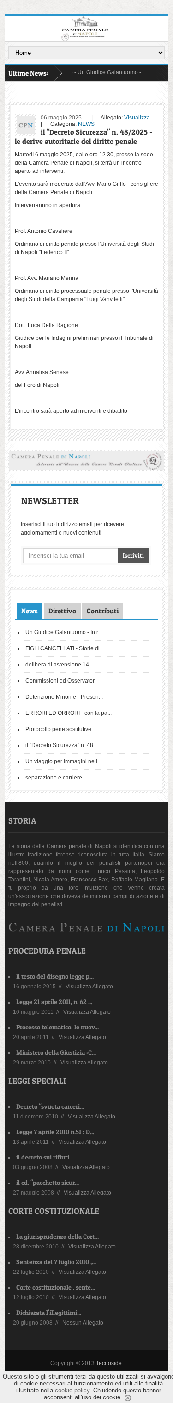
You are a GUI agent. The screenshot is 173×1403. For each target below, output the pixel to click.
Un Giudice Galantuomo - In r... (63, 632)
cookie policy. (73, 1390)
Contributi (103, 610)
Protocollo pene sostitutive (58, 729)
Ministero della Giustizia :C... (56, 1052)
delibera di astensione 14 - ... (61, 664)
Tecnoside (109, 1363)
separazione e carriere (53, 777)
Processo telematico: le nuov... (57, 1027)
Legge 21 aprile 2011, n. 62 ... (54, 1001)
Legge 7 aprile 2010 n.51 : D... (55, 1131)
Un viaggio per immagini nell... (63, 761)
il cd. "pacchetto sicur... (47, 1182)
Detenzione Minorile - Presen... (64, 697)
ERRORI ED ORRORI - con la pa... (68, 713)
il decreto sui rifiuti (42, 1157)
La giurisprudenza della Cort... (57, 1236)
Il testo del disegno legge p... (55, 976)
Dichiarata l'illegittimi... (48, 1312)
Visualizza (137, 117)
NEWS (86, 124)
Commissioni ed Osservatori (60, 681)
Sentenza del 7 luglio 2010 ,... (56, 1262)
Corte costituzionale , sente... (55, 1287)
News (29, 610)
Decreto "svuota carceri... (50, 1106)
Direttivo (62, 610)
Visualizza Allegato (89, 986)
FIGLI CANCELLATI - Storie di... (64, 648)
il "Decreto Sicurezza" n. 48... (61, 745)
